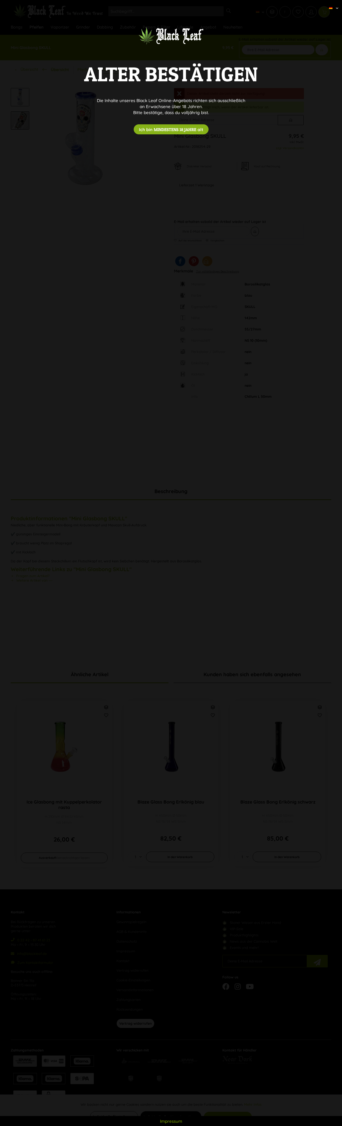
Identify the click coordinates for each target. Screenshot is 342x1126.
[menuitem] (331, 4)
